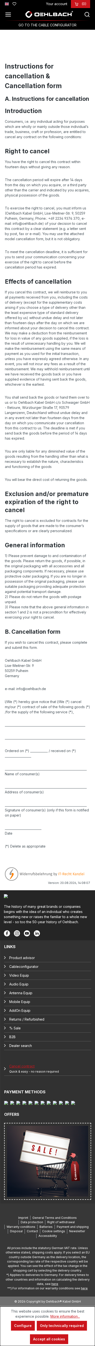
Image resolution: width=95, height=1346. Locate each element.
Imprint (23, 1218)
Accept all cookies (49, 1339)
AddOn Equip (19, 1010)
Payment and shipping (73, 1227)
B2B (12, 1037)
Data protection (32, 1222)
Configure (23, 1326)
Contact (32, 1231)
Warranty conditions (21, 1227)
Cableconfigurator (23, 966)
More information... (65, 1316)
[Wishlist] (14, 3)
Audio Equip (18, 984)
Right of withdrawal (61, 1222)
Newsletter (77, 1231)
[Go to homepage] (49, 14)
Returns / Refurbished (26, 1019)
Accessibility (47, 1236)
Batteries (46, 1227)
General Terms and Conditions (54, 1218)
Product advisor (22, 958)
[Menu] (9, 14)
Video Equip (19, 975)
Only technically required (62, 1326)
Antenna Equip (20, 993)
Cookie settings (53, 1231)
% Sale (15, 1028)
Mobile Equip (19, 1002)
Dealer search (20, 1046)
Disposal (16, 1231)
